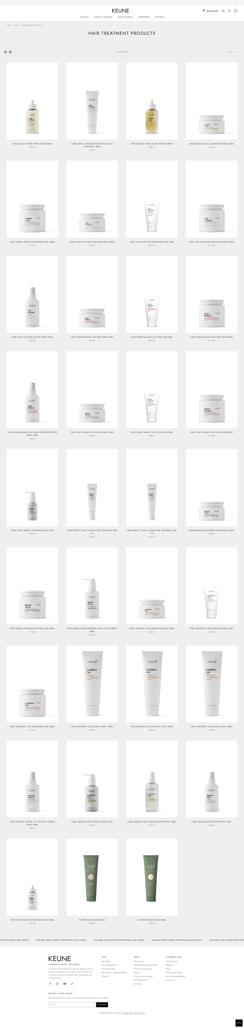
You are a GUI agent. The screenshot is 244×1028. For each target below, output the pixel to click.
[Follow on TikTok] (72, 983)
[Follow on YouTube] (64, 983)
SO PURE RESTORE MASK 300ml (152, 920)
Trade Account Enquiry (143, 976)
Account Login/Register (175, 976)
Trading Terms (128, 1013)
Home (9, 25)
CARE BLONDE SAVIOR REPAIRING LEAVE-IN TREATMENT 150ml (92, 630)
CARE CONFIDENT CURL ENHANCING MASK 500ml (32, 726)
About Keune (139, 961)
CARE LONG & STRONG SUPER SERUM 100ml (32, 144)
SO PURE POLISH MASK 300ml (92, 920)
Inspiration (144, 17)
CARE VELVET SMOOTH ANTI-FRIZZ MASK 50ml (152, 432)
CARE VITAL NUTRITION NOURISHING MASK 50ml (152, 242)
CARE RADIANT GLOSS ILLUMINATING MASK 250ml (211, 144)
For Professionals (140, 980)
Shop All (84, 17)
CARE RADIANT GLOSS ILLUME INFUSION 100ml (152, 144)
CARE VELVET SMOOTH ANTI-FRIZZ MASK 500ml (211, 432)
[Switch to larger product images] (5, 52)
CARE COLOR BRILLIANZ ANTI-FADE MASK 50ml (152, 337)
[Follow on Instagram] (57, 983)
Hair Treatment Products (32, 25)
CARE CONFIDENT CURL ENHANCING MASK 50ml (211, 628)
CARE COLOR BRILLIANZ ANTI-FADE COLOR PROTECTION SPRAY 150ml (32, 433)
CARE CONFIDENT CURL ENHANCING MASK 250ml (151, 628)
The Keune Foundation (143, 968)
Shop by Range (125, 17)
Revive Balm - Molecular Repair (114, 972)
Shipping (169, 965)
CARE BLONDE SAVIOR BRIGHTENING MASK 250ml (211, 530)
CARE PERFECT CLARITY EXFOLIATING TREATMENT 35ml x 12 (152, 532)
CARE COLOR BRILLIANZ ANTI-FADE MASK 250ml (92, 337)
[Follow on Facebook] (50, 983)
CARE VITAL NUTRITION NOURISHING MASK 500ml (211, 242)
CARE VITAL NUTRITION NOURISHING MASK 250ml (92, 242)
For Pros (159, 17)
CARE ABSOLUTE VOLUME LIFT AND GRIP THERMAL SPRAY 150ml (32, 823)
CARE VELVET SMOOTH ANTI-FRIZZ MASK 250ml (92, 432)
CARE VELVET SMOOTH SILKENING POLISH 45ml (32, 530)
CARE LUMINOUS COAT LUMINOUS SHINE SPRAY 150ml (152, 822)
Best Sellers (106, 961)
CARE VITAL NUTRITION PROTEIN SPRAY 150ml (32, 337)
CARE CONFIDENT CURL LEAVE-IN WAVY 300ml (92, 726)
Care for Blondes (108, 968)
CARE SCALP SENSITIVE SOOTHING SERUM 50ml (32, 920)
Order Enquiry (171, 961)
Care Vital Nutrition (109, 965)
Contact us (170, 980)
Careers (137, 972)
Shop (16, 25)
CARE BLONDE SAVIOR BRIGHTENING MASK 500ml (32, 628)
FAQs (168, 968)
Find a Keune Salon (174, 972)
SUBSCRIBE (102, 1005)
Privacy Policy (139, 1013)
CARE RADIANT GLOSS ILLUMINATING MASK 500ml (32, 242)
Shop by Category (103, 17)
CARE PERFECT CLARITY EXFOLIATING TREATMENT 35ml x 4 (92, 532)
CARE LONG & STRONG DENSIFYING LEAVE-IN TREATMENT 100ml (92, 145)
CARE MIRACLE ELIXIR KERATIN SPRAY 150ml (211, 822)
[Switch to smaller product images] (10, 52)
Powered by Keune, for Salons (146, 965)
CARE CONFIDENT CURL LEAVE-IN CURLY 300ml (152, 726)
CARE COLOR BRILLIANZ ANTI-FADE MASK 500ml (211, 337)
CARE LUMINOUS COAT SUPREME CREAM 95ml (92, 822)
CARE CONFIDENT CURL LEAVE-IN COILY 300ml (211, 726)
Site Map (137, 983)
